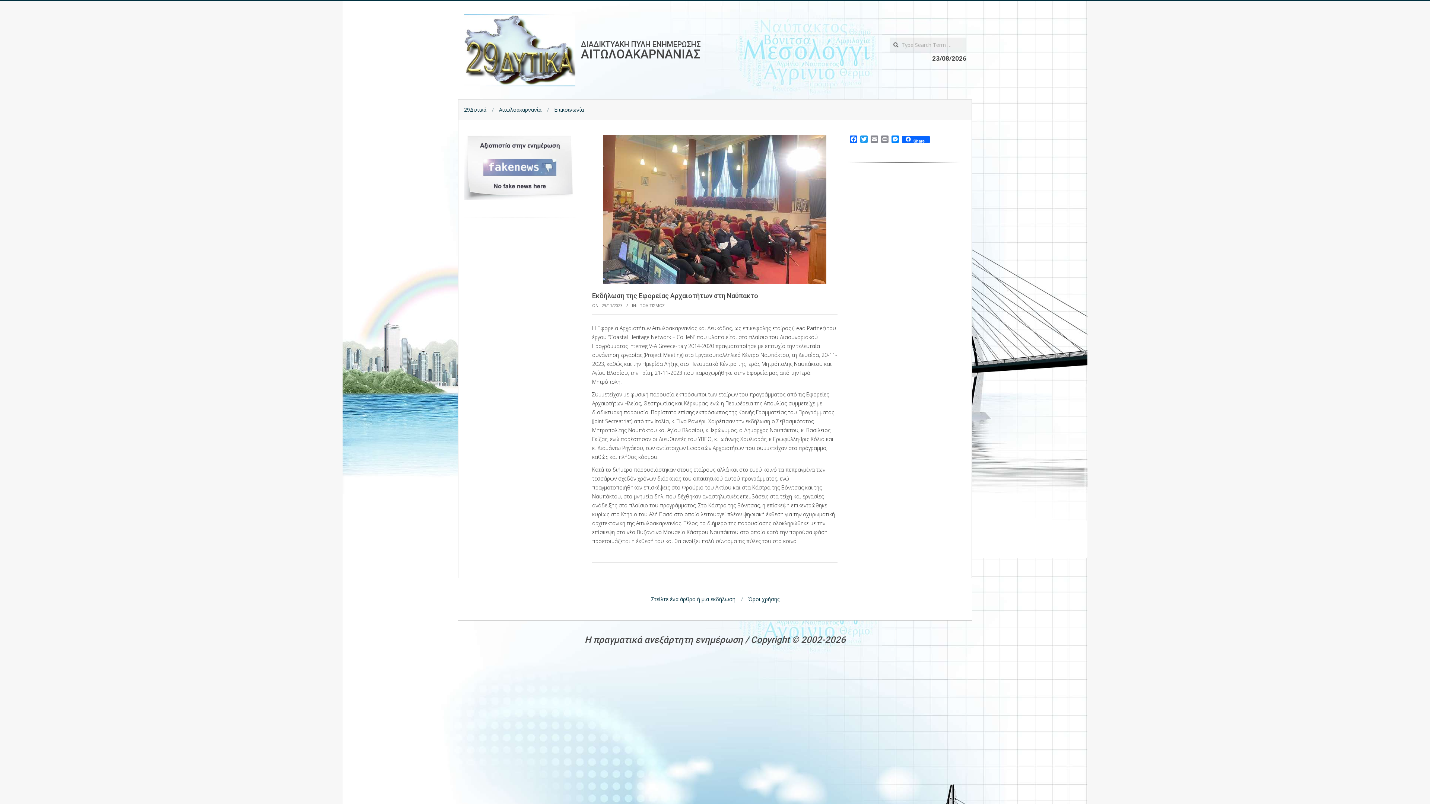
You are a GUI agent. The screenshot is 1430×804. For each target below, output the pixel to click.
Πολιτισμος (652, 305)
